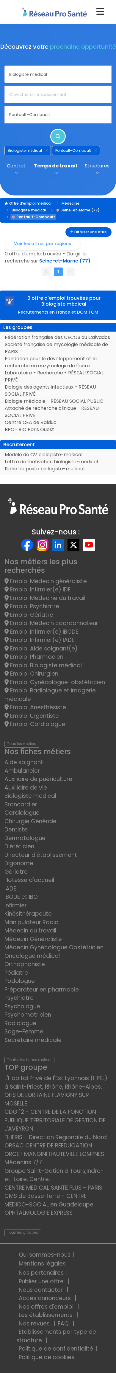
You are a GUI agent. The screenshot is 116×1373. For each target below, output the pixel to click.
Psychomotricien (27, 1015)
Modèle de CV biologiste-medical (43, 454)
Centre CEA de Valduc (31, 422)
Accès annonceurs (45, 1298)
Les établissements (46, 1315)
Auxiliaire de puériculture (38, 779)
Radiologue (20, 1023)
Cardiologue (22, 813)
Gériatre (16, 872)
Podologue (19, 981)
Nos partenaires (41, 1273)
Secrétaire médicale (33, 1040)
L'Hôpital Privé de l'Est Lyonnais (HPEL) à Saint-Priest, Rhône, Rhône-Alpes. (55, 1082)
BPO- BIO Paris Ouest (29, 429)
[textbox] (58, 74)
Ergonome (18, 863)
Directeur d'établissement (40, 855)
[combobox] (58, 74)
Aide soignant (23, 762)
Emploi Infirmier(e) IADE (41, 640)
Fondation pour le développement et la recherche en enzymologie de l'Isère (51, 362)
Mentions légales (42, 1264)
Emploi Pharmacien (36, 657)
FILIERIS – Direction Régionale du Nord (55, 1137)
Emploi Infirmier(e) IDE (39, 589)
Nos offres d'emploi (47, 1307)
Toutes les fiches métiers (29, 1059)
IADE (10, 889)
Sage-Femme (23, 1032)
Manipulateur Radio (31, 922)
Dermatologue (25, 838)
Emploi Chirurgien (33, 674)
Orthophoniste (24, 964)
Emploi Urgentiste (34, 716)
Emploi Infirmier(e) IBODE (43, 632)
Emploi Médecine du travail (47, 598)
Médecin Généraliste (33, 939)
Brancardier (20, 804)
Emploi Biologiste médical (45, 665)
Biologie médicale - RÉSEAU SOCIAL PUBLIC (54, 401)
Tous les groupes (22, 1232)
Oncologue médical (32, 956)
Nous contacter (41, 1290)
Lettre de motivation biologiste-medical (51, 461)
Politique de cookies (46, 1357)
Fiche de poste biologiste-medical (44, 468)
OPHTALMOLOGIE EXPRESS (38, 1213)
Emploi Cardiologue (37, 724)
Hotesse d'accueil (29, 880)
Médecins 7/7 (23, 1162)
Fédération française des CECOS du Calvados (57, 337)
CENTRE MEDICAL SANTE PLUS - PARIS (53, 1188)
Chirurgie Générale (30, 821)
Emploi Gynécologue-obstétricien (57, 682)
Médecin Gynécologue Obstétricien (54, 947)
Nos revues (35, 1324)
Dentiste (16, 830)
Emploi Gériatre (31, 615)
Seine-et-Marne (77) (80, 210)
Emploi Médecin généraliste (48, 581)
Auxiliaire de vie (25, 788)
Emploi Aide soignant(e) (43, 649)
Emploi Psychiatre (34, 606)
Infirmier (15, 905)
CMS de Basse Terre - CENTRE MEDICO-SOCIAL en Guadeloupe (48, 1200)
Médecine (70, 203)
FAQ (64, 1324)
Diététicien (19, 846)
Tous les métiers (21, 743)
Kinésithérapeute (28, 914)
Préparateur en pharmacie (41, 990)
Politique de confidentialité (56, 1349)
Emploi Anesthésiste (37, 707)
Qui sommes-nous (44, 1255)
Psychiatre (19, 998)
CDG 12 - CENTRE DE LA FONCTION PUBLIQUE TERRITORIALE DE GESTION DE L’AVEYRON (55, 1120)
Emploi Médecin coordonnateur (53, 623)
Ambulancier (22, 771)
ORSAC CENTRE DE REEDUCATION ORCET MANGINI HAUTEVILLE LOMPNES (54, 1150)
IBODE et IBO (21, 897)
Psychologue (22, 1006)
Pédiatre (16, 973)
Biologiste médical (29, 210)
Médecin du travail (31, 931)
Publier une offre (42, 1281)
